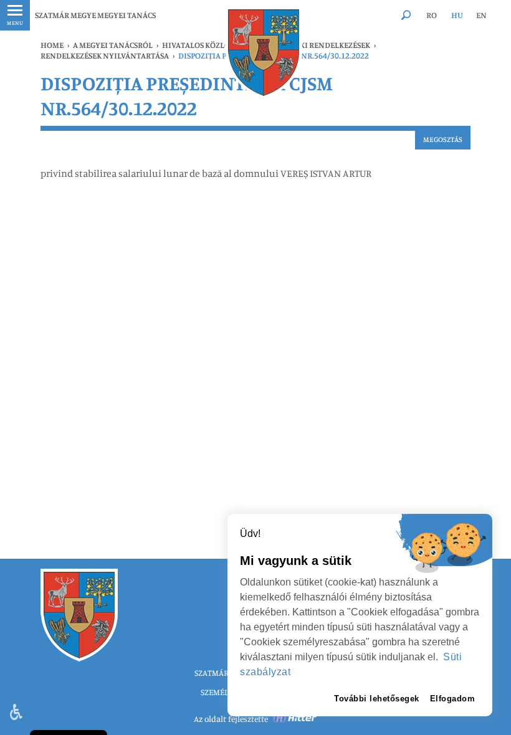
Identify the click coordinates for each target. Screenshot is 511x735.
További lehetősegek (376, 698)
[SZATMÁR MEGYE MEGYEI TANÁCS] (263, 52)
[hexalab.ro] (295, 719)
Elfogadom (452, 698)
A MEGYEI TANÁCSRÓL (113, 45)
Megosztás (442, 139)
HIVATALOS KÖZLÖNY (201, 45)
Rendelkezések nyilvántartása (105, 55)
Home (52, 45)
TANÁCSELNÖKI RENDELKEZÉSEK (310, 45)
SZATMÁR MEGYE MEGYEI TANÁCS (95, 15)
